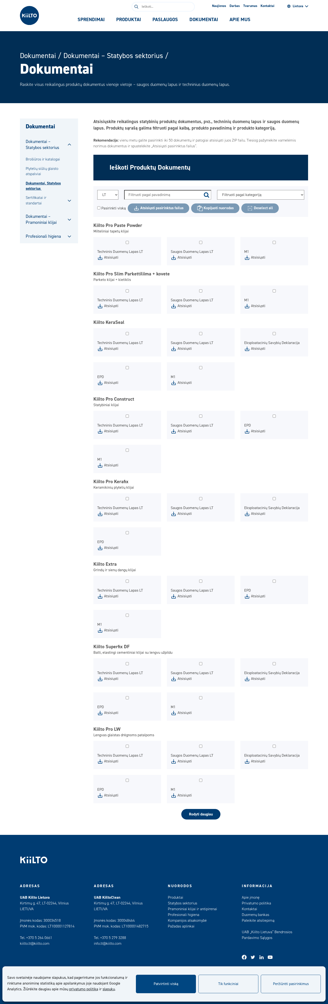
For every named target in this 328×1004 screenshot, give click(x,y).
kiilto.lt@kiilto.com (34, 943)
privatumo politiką (83, 989)
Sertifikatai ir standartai (36, 200)
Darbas (235, 6)
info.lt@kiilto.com (107, 943)
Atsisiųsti (110, 257)
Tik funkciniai (228, 984)
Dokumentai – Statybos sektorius (113, 55)
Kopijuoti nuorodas (218, 208)
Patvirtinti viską (166, 984)
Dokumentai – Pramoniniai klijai (41, 219)
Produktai (175, 897)
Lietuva (298, 6)
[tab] (91, 19)
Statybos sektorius (182, 903)
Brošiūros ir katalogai (43, 159)
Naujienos (219, 6)
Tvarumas (250, 6)
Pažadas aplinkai (181, 926)
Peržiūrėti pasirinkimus (291, 984)
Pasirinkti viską (113, 208)
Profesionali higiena (43, 236)
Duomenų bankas (255, 914)
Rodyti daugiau (201, 814)
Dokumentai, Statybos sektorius (43, 186)
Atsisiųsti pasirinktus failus (161, 208)
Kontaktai (267, 6)
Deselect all (263, 208)
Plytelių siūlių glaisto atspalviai (42, 171)
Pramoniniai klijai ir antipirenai (192, 909)
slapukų (109, 989)
